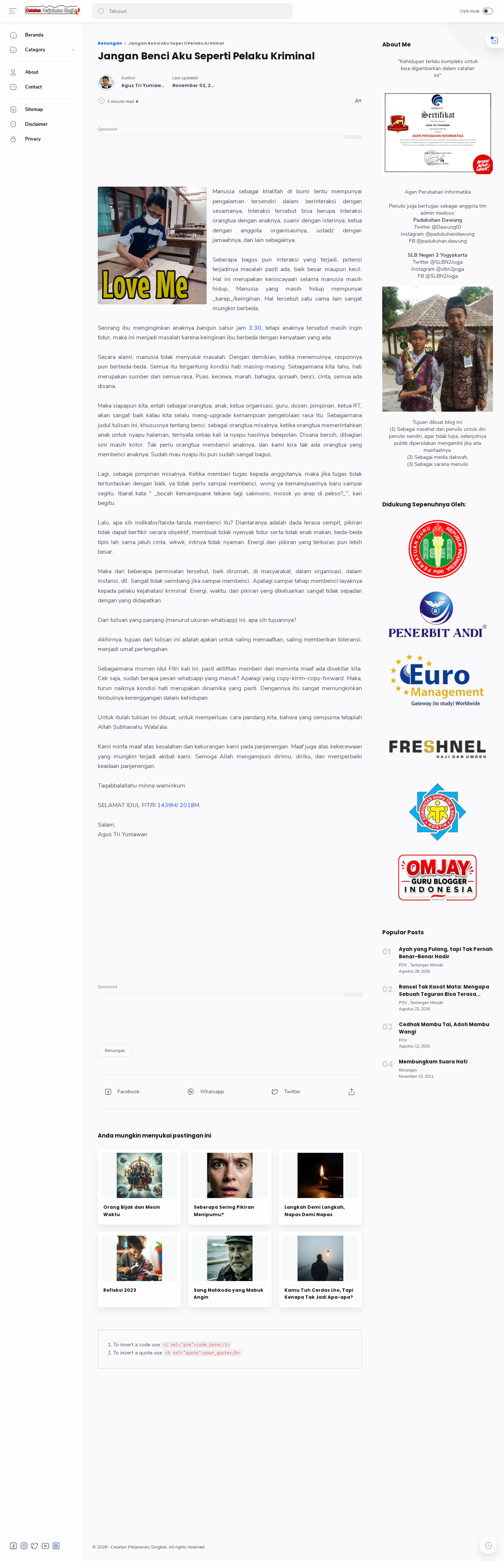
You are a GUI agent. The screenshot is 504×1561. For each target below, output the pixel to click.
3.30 (255, 328)
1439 (164, 805)
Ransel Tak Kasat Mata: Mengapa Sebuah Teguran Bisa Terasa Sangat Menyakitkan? (444, 990)
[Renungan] (115, 1050)
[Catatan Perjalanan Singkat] (52, 13)
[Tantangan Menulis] (426, 965)
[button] (101, 11)
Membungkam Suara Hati (433, 1061)
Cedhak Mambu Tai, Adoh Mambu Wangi (444, 1028)
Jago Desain (250, 1547)
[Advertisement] (230, 910)
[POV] (404, 965)
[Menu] (13, 11)
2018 (187, 805)
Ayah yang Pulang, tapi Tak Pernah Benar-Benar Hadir (446, 953)
